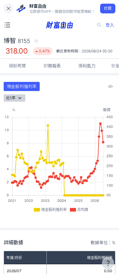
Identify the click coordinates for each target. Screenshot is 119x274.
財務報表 (52, 65)
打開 (108, 8)
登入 (110, 24)
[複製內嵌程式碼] (110, 86)
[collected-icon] (36, 41)
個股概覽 (17, 65)
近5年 (11, 98)
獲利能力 (87, 65)
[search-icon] (99, 25)
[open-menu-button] (7, 25)
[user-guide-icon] (108, 263)
